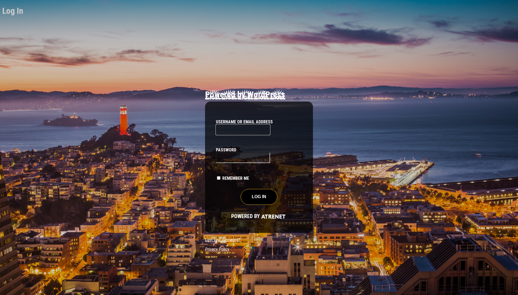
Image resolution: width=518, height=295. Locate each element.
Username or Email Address (244, 121)
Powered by (238, 216)
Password (226, 149)
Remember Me (235, 178)
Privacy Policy (217, 249)
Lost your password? (222, 239)
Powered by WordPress (245, 94)
